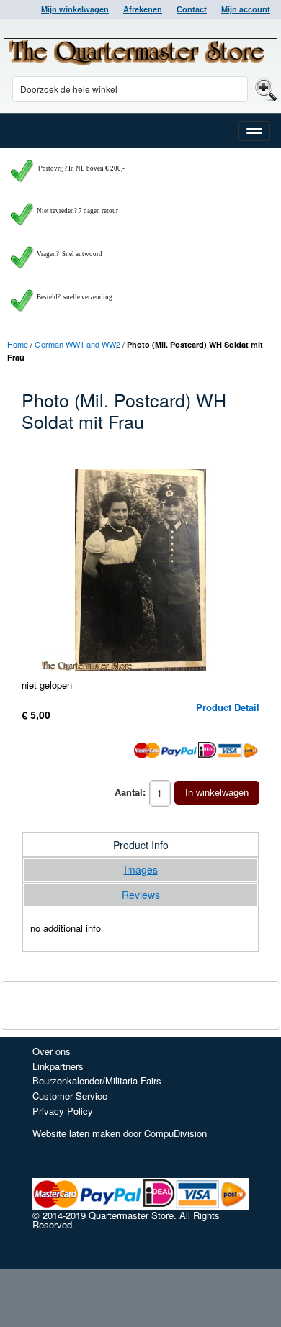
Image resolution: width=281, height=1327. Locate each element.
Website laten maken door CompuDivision (119, 1133)
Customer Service (69, 1095)
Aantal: (130, 792)
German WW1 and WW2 (77, 344)
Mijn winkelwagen (75, 9)
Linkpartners (58, 1066)
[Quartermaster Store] (140, 51)
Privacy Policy (62, 1111)
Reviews (141, 894)
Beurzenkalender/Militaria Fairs (96, 1080)
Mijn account (245, 9)
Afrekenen (142, 9)
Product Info (141, 845)
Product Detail (227, 707)
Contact (192, 9)
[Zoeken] (264, 88)
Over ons (51, 1051)
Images (141, 869)
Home (17, 344)
